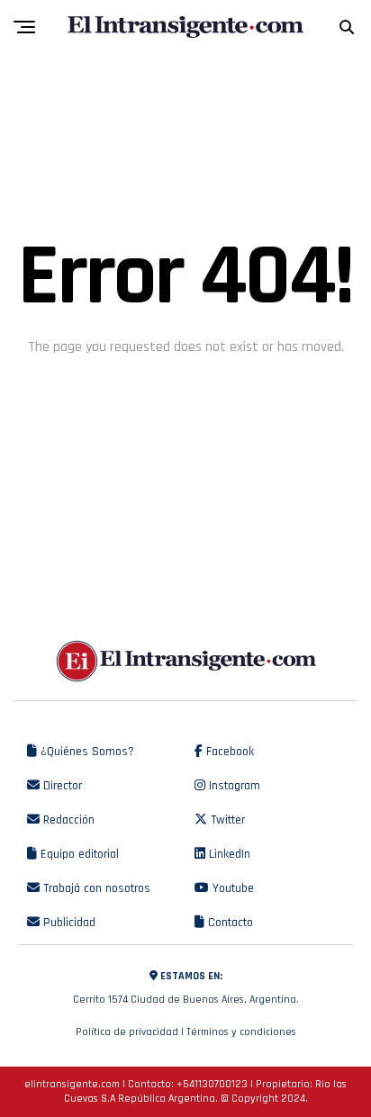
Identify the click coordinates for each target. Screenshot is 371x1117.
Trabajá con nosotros (95, 888)
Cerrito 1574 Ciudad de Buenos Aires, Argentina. (186, 987)
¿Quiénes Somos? (85, 751)
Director (61, 786)
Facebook (228, 751)
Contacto (228, 922)
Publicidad (67, 922)
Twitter (226, 820)
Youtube (231, 888)
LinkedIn (227, 854)
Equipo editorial (78, 854)
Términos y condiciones (241, 1032)
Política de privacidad (127, 1032)
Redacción (67, 820)
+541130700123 (212, 1084)
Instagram (232, 786)
